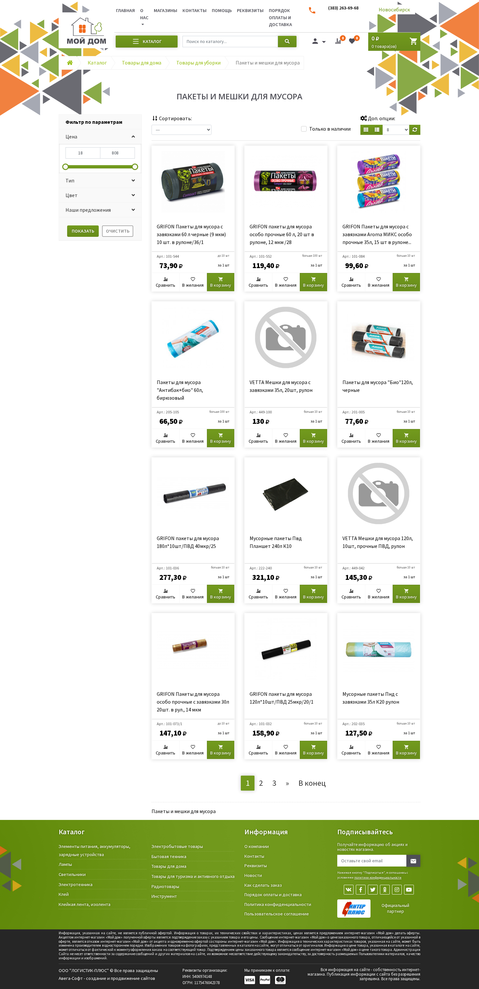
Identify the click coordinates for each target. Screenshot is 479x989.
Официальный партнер (395, 908)
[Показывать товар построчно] (377, 130)
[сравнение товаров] (337, 42)
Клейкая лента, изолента (84, 904)
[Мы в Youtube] (409, 890)
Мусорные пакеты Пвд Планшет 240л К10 (276, 542)
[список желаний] (352, 42)
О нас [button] (144, 14)
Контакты (194, 10)
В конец (312, 783)
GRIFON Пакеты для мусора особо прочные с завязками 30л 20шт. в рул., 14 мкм (193, 702)
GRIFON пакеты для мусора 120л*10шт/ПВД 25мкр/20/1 (281, 698)
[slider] (65, 167)
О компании (256, 846)
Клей (64, 894)
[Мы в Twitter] (373, 890)
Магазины (165, 10)
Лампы (65, 864)
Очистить (117, 231)
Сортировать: (175, 118)
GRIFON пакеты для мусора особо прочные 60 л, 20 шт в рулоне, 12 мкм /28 (282, 234)
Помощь (222, 10)
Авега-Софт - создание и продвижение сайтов (107, 978)
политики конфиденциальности (377, 877)
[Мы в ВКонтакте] (349, 890)
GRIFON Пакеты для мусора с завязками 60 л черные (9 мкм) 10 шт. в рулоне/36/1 (191, 234)
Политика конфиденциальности (277, 904)
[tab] (100, 122)
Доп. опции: (381, 118)
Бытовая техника (169, 856)
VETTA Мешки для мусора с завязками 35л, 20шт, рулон (281, 386)
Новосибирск (394, 9)
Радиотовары (165, 886)
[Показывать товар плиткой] (365, 130)
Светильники (72, 874)
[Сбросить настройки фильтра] (414, 130)
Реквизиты (250, 10)
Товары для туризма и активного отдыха (193, 876)
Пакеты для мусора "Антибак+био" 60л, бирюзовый (180, 390)
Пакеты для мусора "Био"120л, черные (377, 386)
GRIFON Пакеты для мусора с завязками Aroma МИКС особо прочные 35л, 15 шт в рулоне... (377, 234)
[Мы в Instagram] (397, 890)
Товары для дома (169, 866)
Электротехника (76, 884)
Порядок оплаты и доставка (280, 17)
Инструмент (164, 896)
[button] (100, 136)
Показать (83, 231)
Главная (125, 10)
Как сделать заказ (263, 885)
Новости (253, 875)
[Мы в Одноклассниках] (385, 890)
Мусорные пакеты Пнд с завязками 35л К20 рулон (370, 698)
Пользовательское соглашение (276, 914)
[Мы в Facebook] (361, 890)
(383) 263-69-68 (343, 8)
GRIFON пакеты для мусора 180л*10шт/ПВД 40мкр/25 (188, 542)
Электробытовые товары (177, 846)
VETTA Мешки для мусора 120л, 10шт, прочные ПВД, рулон (377, 542)
